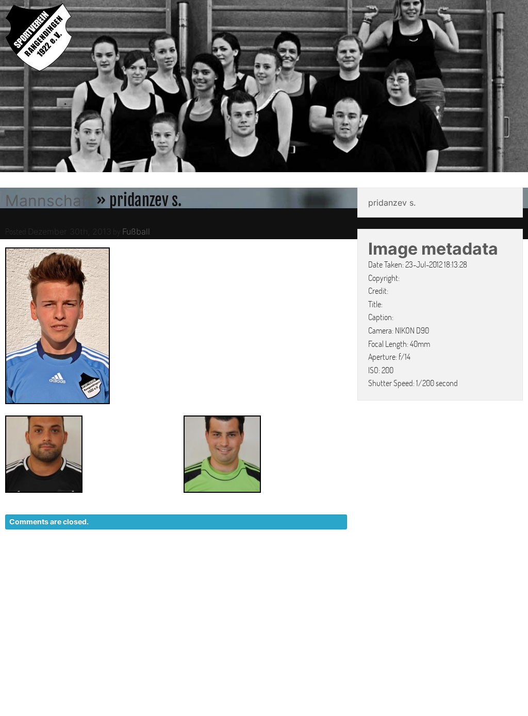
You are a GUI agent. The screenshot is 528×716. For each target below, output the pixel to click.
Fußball (136, 231)
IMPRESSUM (463, 565)
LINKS (511, 565)
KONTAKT (335, 565)
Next (517, 87)
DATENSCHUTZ (397, 565)
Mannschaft (49, 200)
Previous (10, 87)
